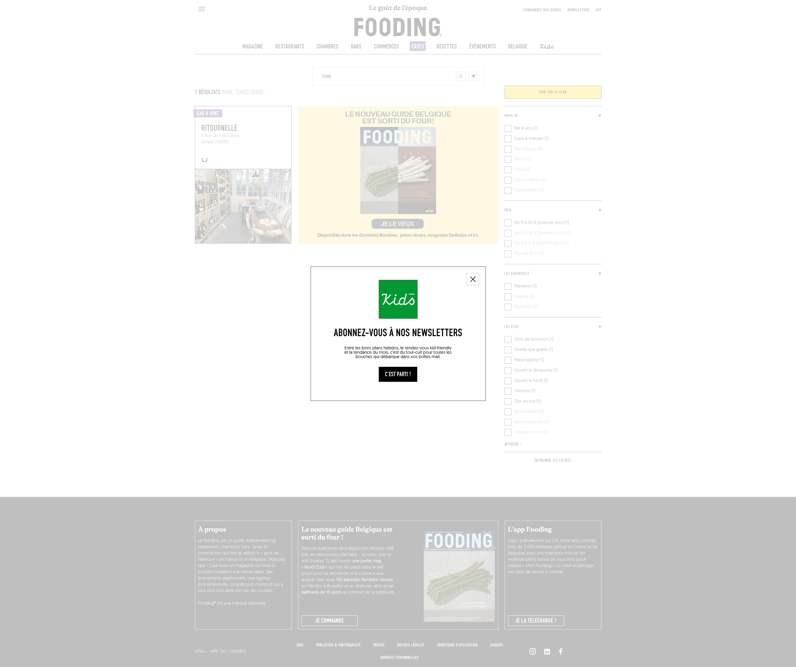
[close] (473, 279)
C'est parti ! (398, 374)
